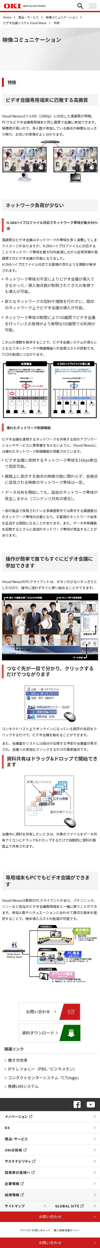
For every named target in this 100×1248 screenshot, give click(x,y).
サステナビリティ (18, 1161)
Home (7, 17)
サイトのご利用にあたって (35, 1230)
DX (7, 1127)
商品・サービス (28, 17)
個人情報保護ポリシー (67, 1230)
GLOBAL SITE (67, 1206)
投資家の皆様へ (17, 1172)
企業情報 (12, 1183)
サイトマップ (15, 1206)
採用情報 (12, 1194)
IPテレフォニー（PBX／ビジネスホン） (42, 1069)
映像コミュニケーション (62, 17)
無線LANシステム (23, 1086)
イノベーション (16, 1116)
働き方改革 (17, 1060)
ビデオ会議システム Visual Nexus (24, 23)
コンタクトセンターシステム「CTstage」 (44, 1077)
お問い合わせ (50, 1216)
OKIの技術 (13, 1150)
